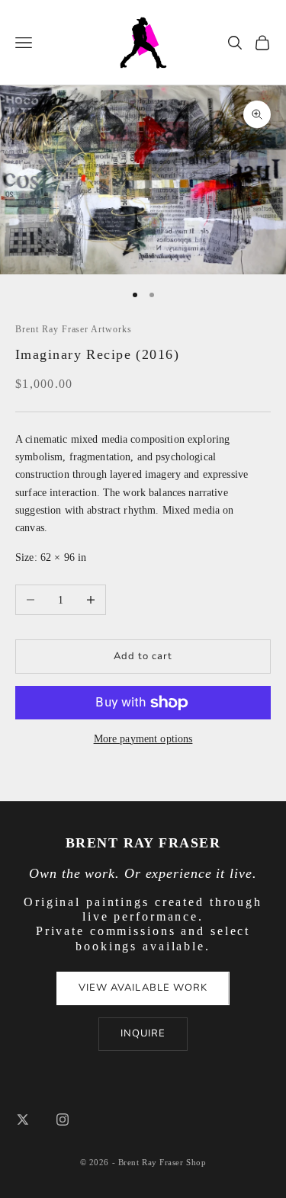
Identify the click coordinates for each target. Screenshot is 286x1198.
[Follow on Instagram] (62, 1119)
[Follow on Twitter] (23, 1119)
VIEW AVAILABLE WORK (143, 988)
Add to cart (143, 656)
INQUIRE (143, 1033)
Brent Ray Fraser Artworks (73, 329)
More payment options (143, 739)
